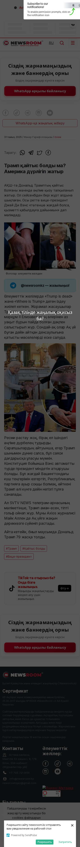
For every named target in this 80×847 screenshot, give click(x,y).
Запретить (65, 842)
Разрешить (45, 842)
